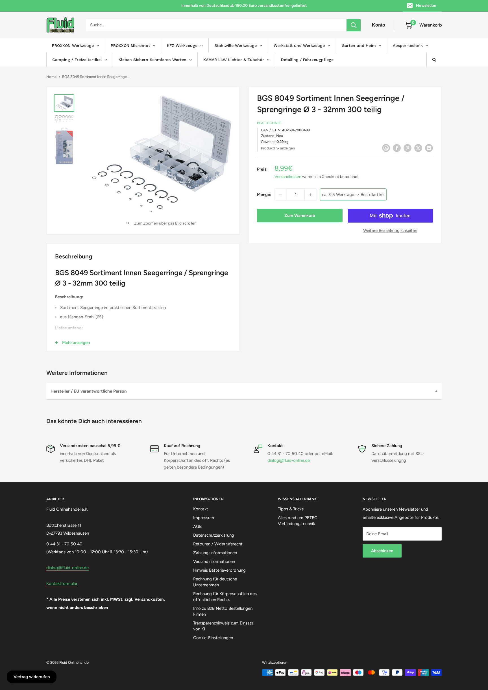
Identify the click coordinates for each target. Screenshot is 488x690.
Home (51, 77)
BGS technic (269, 123)
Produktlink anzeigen (278, 148)
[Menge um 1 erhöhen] (311, 195)
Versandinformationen (214, 561)
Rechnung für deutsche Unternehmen (215, 581)
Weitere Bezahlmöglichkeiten (390, 230)
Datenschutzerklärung (213, 535)
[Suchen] (354, 25)
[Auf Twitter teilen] (418, 147)
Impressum (203, 517)
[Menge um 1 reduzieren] (281, 195)
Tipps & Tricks (291, 508)
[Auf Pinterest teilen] (407, 147)
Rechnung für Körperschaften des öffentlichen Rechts (225, 596)
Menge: (264, 194)
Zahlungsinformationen (215, 552)
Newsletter (426, 5)
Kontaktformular (61, 583)
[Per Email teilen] (429, 147)
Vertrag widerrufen (32, 676)
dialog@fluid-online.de (288, 460)
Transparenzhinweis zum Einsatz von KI (223, 626)
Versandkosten (287, 177)
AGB (197, 526)
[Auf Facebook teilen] (397, 147)
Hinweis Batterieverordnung (219, 570)
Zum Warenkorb (299, 215)
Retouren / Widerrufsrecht (218, 544)
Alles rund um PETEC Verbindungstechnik (297, 520)
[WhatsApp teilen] (386, 147)
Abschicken (382, 550)
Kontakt (200, 508)
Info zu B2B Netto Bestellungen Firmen (222, 611)
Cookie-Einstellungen (213, 637)
